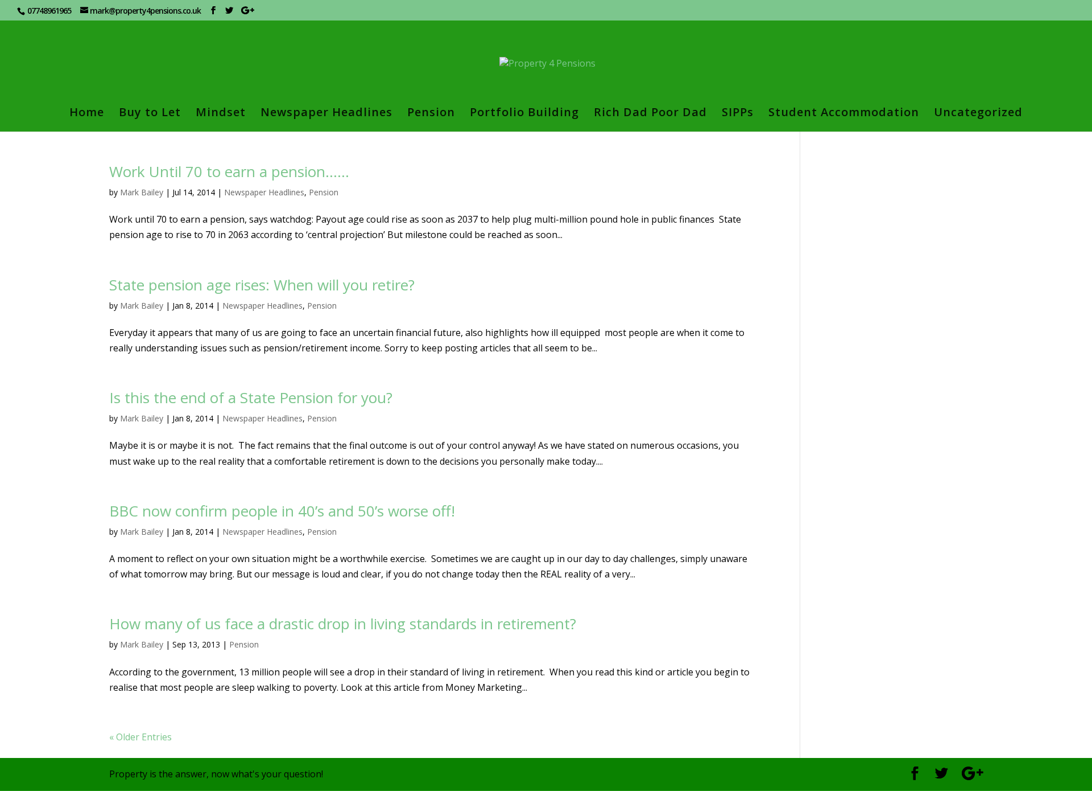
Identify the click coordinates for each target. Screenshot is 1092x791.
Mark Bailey (141, 192)
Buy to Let (150, 114)
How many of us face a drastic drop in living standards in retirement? (342, 623)
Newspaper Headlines (326, 114)
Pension (431, 114)
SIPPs (738, 114)
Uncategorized (978, 114)
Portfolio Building (524, 114)
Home (86, 114)
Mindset (221, 114)
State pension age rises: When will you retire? (262, 284)
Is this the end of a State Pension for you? (250, 397)
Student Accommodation (843, 114)
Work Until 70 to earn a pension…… (229, 171)
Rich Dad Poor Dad (650, 114)
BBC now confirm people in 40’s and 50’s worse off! (282, 511)
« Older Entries (140, 737)
